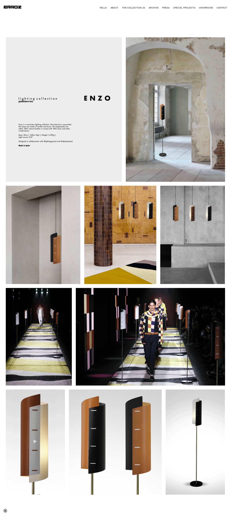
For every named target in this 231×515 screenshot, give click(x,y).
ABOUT (114, 7)
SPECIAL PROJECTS (184, 7)
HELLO (103, 7)
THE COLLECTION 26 (133, 7)
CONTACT (222, 7)
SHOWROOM (206, 7)
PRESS (166, 7)
